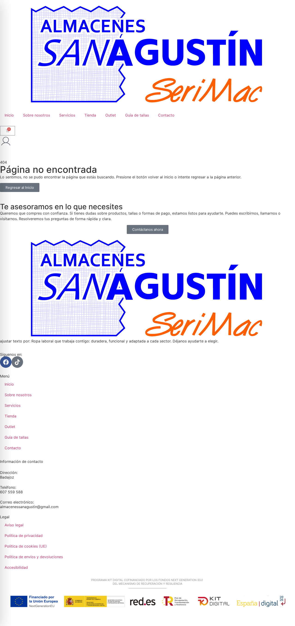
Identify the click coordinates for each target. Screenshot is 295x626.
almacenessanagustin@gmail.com (29, 506)
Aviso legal (14, 525)
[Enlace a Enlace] (147, 55)
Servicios (67, 115)
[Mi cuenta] (6, 141)
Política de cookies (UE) (26, 546)
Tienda (90, 115)
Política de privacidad (24, 535)
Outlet (110, 115)
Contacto (166, 115)
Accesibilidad (16, 567)
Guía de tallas (137, 115)
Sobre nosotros (36, 115)
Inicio (9, 115)
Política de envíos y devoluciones (34, 556)
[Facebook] (6, 362)
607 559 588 (11, 492)
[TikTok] (17, 362)
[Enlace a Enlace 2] (147, 289)
